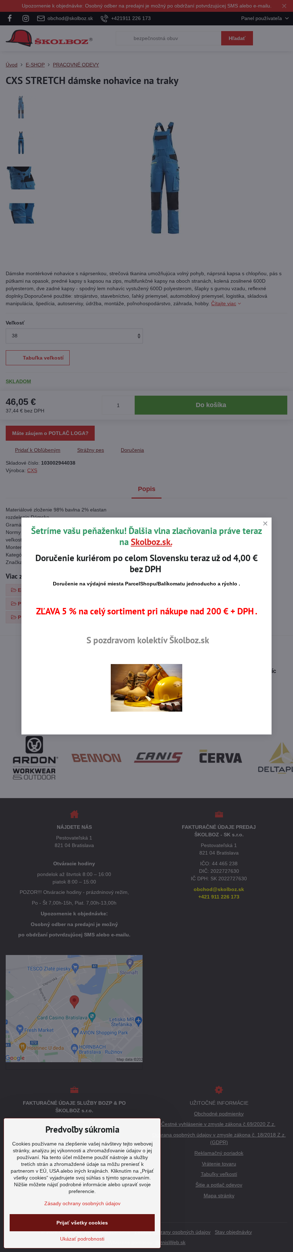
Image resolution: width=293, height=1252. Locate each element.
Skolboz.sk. (151, 542)
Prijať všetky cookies (82, 1223)
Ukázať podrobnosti (82, 1239)
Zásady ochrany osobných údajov (82, 1203)
